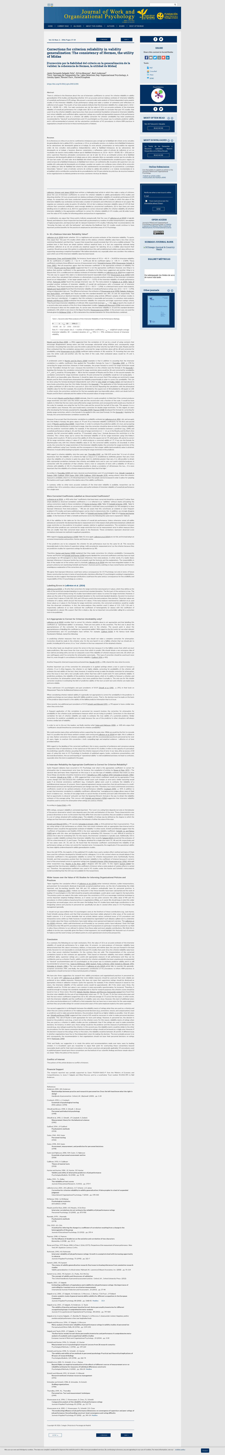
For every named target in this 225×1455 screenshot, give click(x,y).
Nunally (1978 (94, 662)
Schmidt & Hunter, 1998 (118, 504)
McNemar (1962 (65, 312)
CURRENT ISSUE (63, 26)
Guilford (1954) (107, 632)
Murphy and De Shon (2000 (57, 342)
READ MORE (158, 130)
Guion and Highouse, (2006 (105, 725)
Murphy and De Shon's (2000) (76, 361)
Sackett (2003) (125, 864)
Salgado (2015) (107, 838)
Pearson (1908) (98, 410)
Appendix (129, 368)
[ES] (48, 5)
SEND (152, 78)
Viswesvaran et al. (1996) (120, 275)
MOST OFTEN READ (136, 26)
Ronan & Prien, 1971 (121, 770)
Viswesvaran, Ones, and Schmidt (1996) (62, 258)
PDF (151, 68)
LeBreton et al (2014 (54, 589)
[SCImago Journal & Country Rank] (159, 252)
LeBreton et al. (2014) (118, 218)
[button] (168, 118)
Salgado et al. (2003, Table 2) (123, 282)
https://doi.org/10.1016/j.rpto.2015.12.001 (63, 84)
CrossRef (153, 71)
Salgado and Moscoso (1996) (57, 300)
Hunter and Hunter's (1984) (68, 537)
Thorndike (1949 (94, 454)
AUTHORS (110, 26)
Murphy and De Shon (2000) (64, 268)
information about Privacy (153, 208)
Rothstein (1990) (59, 282)
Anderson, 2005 (64, 891)
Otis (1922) (102, 382)
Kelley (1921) (115, 382)
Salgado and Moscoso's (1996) (109, 305)
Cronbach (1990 (110, 789)
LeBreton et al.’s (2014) (88, 884)
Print (151, 75)
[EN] (52, 5)
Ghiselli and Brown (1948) (60, 1015)
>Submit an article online (151, 180)
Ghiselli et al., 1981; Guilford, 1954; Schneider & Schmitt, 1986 (110, 775)
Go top (54, 1435)
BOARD (122, 26)
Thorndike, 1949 (118, 363)
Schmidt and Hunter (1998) (98, 513)
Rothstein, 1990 (58, 1039)
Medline (95, 1301)
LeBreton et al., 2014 (114, 272)
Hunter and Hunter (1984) (65, 553)
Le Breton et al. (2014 (55, 499)
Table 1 (115, 303)
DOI (103, 1301)
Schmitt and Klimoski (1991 (97, 704)
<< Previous (103, 39)
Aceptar (205, 1450)
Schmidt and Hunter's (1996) (96, 798)
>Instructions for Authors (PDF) (154, 182)
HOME (50, 26)
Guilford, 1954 (97, 657)
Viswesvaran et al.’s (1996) (71, 351)
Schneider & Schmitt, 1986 (88, 824)
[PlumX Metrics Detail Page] (158, 95)
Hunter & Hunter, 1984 (92, 504)
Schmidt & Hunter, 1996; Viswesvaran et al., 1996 (108, 861)
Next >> (126, 39)
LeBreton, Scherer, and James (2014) (61, 192)
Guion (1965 (61, 805)
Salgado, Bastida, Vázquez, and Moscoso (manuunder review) (99, 992)
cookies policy (180, 1450)
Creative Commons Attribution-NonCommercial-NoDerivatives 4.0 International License (156, 230)
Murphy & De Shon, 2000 (76, 864)
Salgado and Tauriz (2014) (56, 289)
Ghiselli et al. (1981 (106, 688)
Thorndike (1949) (86, 410)
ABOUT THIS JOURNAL (94, 26)
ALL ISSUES (77, 26)
